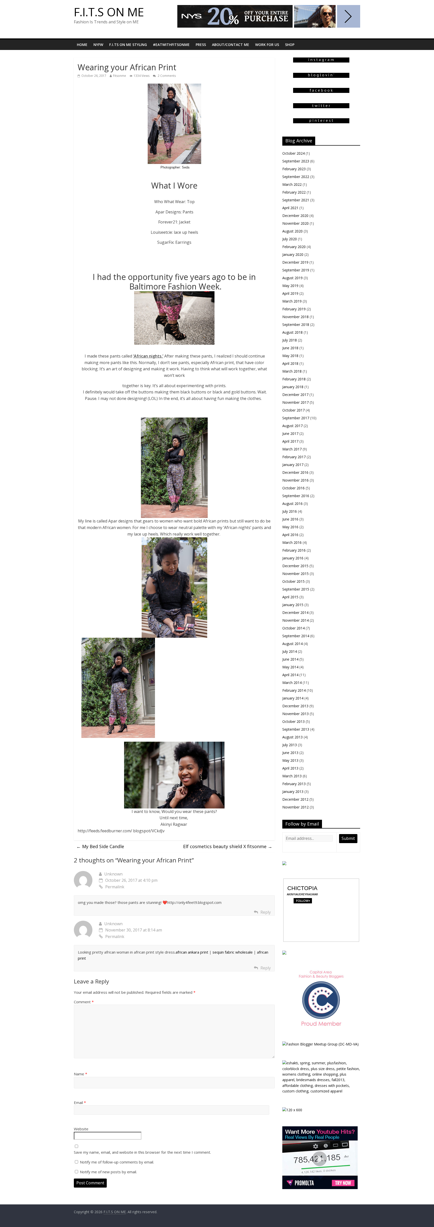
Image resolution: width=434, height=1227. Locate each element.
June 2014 (290, 659)
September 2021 (295, 200)
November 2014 (295, 620)
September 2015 (295, 589)
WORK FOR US (267, 44)
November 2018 (295, 316)
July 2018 (289, 340)
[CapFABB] (321, 970)
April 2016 (290, 534)
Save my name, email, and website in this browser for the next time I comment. (142, 1152)
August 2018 (292, 332)
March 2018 (292, 371)
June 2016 (290, 519)
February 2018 (294, 379)
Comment (84, 1001)
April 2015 (290, 597)
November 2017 (295, 402)
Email (80, 1102)
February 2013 (294, 783)
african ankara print (192, 952)
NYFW (98, 44)
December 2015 (295, 565)
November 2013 (295, 713)
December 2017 (295, 394)
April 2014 (290, 674)
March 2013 (292, 776)
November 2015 (295, 573)
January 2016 (292, 558)
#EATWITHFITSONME (171, 44)
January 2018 (292, 386)
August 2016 (292, 503)
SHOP (289, 44)
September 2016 (295, 495)
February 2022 (294, 192)
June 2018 (290, 347)
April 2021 (290, 207)
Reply (265, 912)
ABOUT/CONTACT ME (230, 44)
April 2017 (290, 441)
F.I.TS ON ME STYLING (128, 44)
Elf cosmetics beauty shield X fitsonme (227, 846)
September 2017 (295, 418)
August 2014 (292, 643)
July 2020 (289, 239)
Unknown (113, 874)
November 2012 (295, 807)
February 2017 (294, 456)
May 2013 (290, 760)
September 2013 (295, 729)
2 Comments (166, 76)
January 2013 (292, 791)
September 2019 (295, 270)
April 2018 (290, 363)
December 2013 (295, 706)
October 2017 (293, 410)
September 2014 (295, 635)
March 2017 (292, 449)
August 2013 (292, 737)
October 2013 (293, 721)
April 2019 (290, 293)
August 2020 (292, 231)
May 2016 (290, 526)
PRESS (201, 44)
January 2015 (292, 604)
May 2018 (290, 355)
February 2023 (294, 168)
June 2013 (290, 752)
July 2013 (289, 744)
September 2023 (295, 161)
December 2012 (295, 799)
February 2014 (294, 690)
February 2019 (294, 309)
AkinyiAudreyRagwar (302, 894)
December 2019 (295, 262)
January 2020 (292, 254)
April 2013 (290, 768)
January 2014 (292, 698)
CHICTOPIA (302, 888)
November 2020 (295, 223)
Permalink (114, 887)
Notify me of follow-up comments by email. (117, 1161)
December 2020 (295, 215)
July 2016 (289, 511)
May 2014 (290, 667)
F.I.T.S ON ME (109, 12)
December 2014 (295, 612)
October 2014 (293, 628)
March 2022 (292, 184)
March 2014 (292, 682)
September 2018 (295, 324)
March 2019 (292, 301)
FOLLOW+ (302, 901)
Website (81, 1128)
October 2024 (293, 153)
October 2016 (293, 488)
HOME (82, 44)
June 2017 (290, 433)
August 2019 (292, 277)
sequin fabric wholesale (232, 952)
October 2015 (293, 581)
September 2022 (295, 176)
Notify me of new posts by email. (108, 1171)
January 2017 (292, 464)
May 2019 (290, 285)
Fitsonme (119, 76)
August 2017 (292, 425)
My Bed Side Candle (100, 846)
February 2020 (294, 246)
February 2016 (294, 550)
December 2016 (295, 472)
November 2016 (295, 480)
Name (80, 1073)
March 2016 (292, 542)
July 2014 (289, 651)
